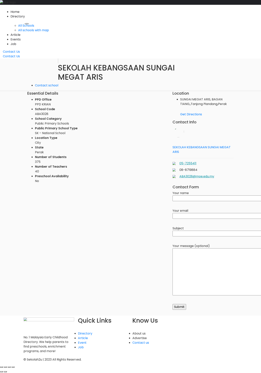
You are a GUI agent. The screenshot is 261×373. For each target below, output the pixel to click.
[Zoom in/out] (13, 367)
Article (15, 35)
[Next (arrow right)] (5, 371)
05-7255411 (187, 163)
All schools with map (33, 30)
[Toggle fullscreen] (9, 367)
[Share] (5, 367)
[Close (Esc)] (1, 367)
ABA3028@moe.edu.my (196, 176)
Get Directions (191, 114)
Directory (18, 16)
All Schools (26, 25)
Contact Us (11, 51)
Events (16, 39)
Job (13, 44)
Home (15, 12)
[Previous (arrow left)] (1, 371)
